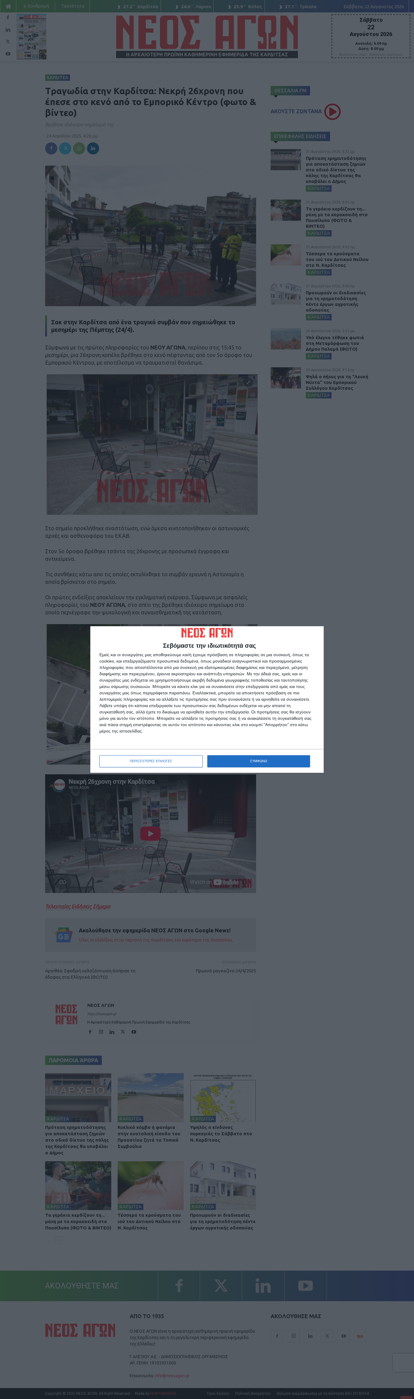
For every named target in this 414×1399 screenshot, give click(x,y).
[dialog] (207, 699)
